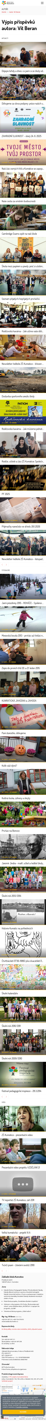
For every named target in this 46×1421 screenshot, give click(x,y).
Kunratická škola (22, 1377)
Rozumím (23, 1412)
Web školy (5, 1418)
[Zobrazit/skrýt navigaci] (42, 3)
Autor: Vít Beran (14, 12)
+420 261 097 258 (16, 1341)
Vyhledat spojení (7, 1381)
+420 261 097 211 (9, 1339)
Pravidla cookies (21, 1407)
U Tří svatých (12, 1377)
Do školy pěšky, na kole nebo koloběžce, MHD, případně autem (22, 1329)
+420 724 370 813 (18, 1319)
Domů (4, 12)
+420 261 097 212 (7, 1319)
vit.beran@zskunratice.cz (10, 1321)
